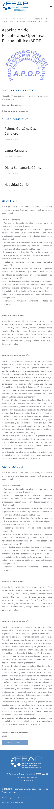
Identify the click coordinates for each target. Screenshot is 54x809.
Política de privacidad (13, 802)
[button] (51, 6)
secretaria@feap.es (28, 777)
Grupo (4, 736)
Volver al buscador (15, 742)
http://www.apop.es (19, 111)
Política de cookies (27, 798)
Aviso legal (7, 798)
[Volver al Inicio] (16, 6)
